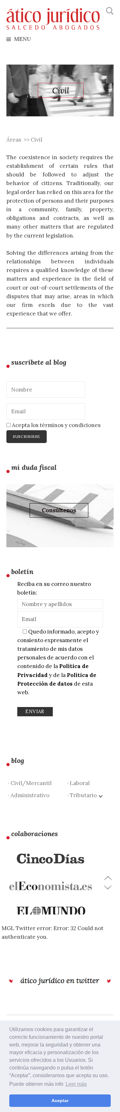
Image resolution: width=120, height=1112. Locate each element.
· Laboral (78, 783)
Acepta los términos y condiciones (55, 425)
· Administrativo (28, 795)
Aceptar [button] (60, 1100)
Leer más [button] (76, 1084)
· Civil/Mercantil (30, 783)
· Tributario (83, 795)
